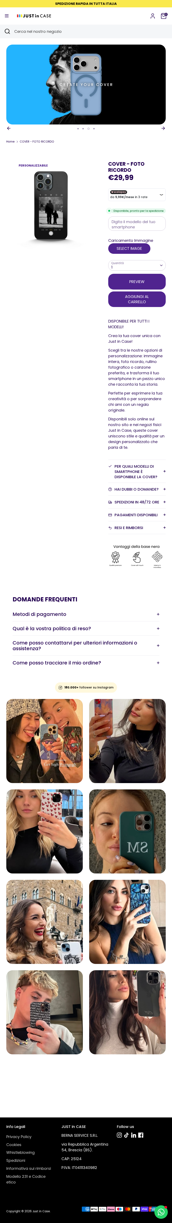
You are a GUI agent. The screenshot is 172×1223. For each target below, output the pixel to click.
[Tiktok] (126, 1135)
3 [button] (88, 129)
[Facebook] (140, 1135)
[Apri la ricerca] (7, 31)
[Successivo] (163, 128)
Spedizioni (15, 1160)
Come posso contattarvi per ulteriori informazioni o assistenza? (75, 645)
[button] (137, 240)
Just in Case (41, 1211)
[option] (86, 84)
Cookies (13, 1144)
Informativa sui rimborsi (28, 1168)
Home (10, 142)
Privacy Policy (18, 1136)
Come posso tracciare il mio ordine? (57, 662)
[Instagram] (119, 1135)
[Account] (153, 14)
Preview (137, 281)
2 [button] (83, 128)
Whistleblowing (20, 1152)
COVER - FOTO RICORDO (37, 142)
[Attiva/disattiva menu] (7, 16)
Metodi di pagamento (39, 614)
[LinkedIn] (133, 1135)
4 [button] (94, 128)
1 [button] (78, 128)
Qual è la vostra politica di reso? (52, 628)
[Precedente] (8, 128)
